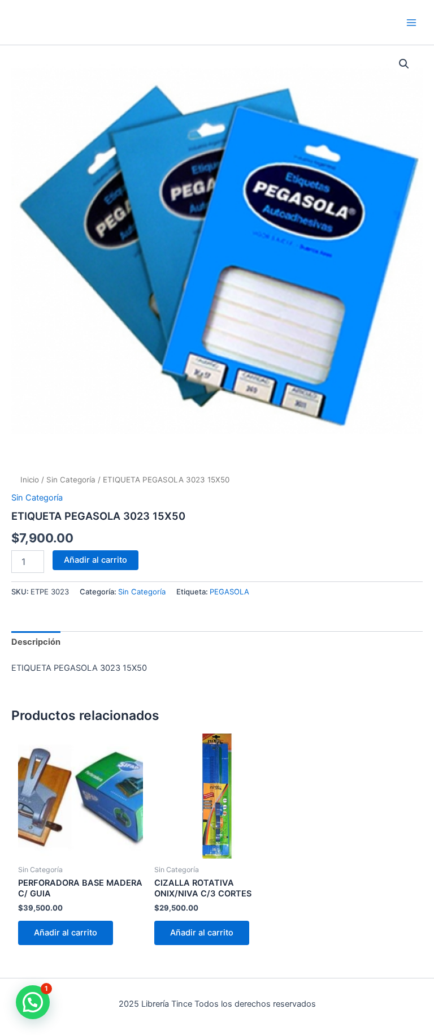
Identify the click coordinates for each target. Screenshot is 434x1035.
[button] (404, 64)
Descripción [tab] (35, 642)
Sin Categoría (71, 479)
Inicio (29, 479)
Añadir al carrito (95, 560)
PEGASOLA (229, 591)
